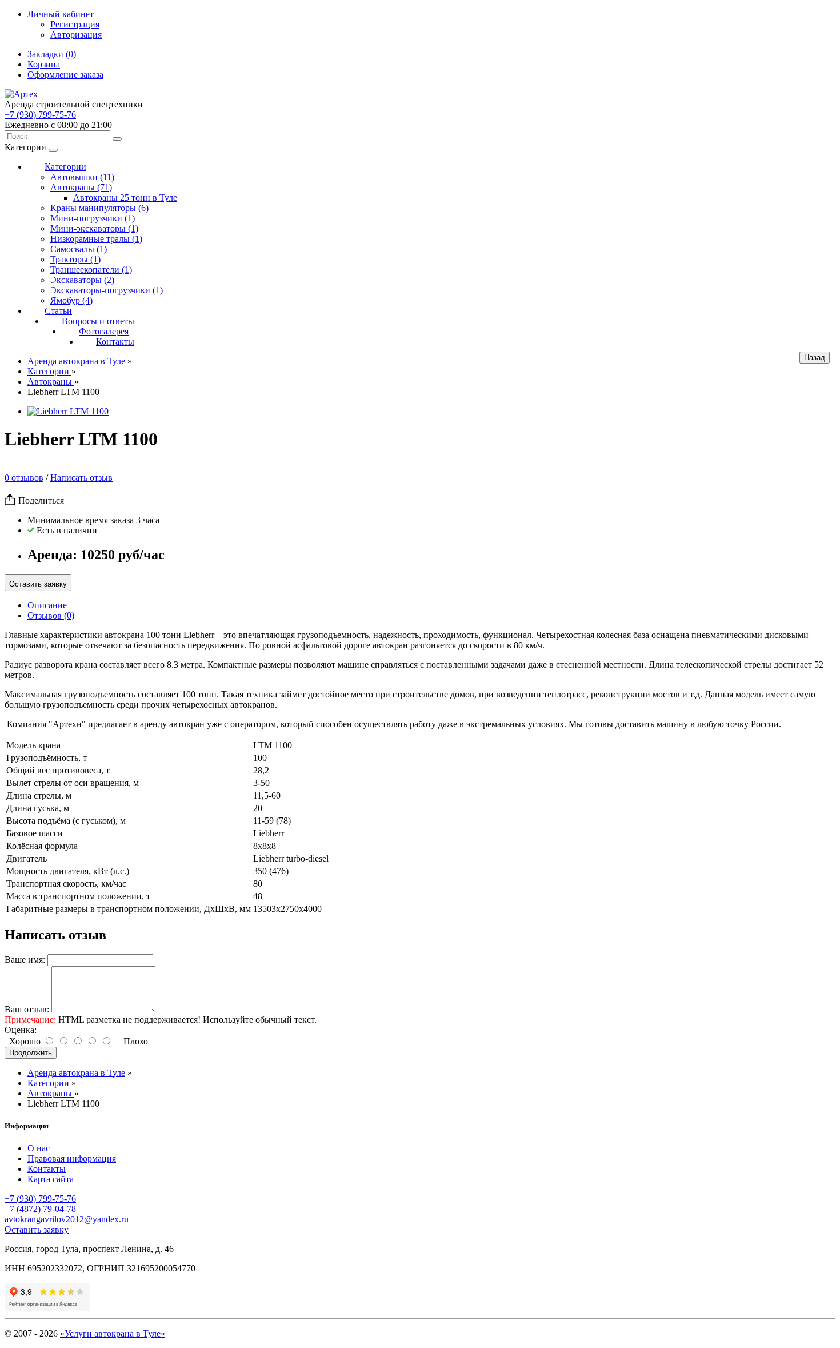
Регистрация (74, 24)
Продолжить (30, 1052)
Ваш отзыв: (27, 1009)
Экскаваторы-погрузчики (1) (106, 290)
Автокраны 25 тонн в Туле (125, 197)
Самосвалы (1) (78, 249)
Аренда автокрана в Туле (76, 361)
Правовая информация (71, 1158)
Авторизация (76, 34)
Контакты (115, 341)
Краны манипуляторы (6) (99, 208)
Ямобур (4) (71, 300)
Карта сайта (50, 1179)
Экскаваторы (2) (82, 280)
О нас (38, 1148)
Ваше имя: (25, 959)
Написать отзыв (81, 477)
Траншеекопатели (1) (91, 269)
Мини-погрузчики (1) (92, 218)
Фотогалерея (104, 331)
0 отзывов (24, 477)
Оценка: (21, 1030)
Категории (65, 167)
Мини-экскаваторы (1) (94, 228)
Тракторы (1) (75, 259)
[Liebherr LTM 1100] (68, 411)
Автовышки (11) (82, 177)
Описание (47, 605)
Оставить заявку (38, 584)
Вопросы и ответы (98, 321)
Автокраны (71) (81, 187)
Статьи (58, 311)
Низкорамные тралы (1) (96, 239)
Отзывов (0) (50, 615)
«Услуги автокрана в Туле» (112, 1333)
